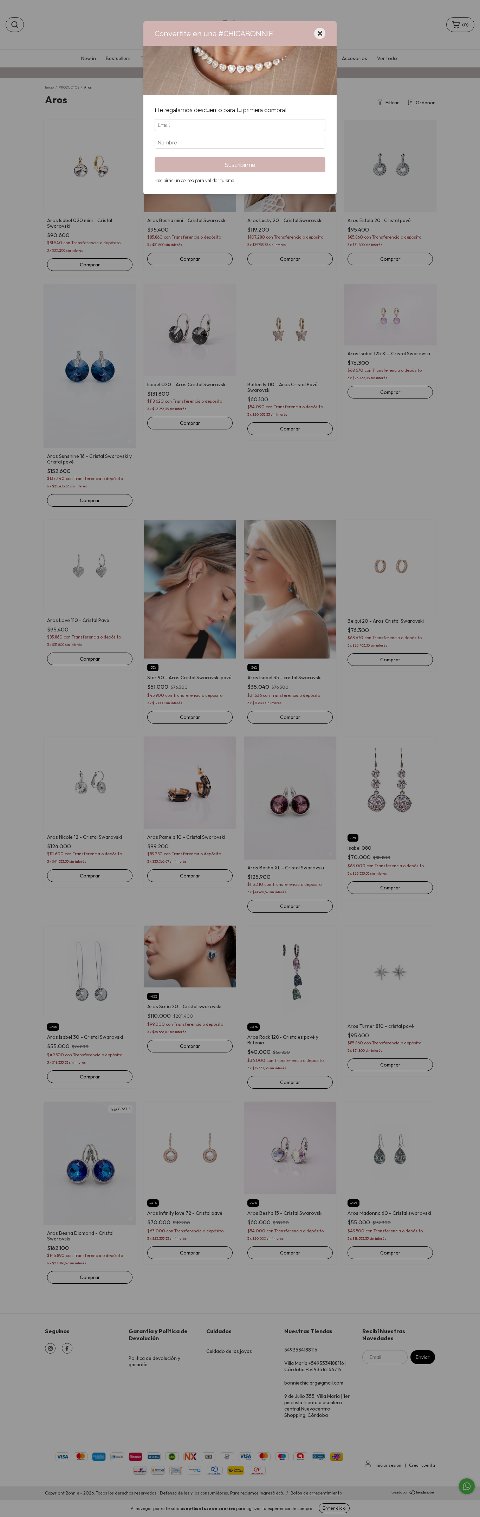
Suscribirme (240, 164)
